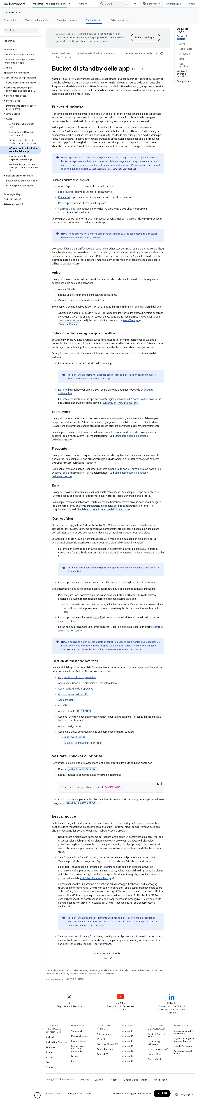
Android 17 (127, 1031)
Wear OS (101, 1039)
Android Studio (174, 3)
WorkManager (131, 320)
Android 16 (127, 1036)
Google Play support (183, 1046)
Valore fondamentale (36, 20)
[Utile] (157, 53)
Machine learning (79, 1036)
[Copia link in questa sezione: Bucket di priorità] (86, 107)
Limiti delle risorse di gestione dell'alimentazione (103, 509)
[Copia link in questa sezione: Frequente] (70, 449)
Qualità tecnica (94, 20)
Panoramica (10, 20)
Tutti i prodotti (160, 1079)
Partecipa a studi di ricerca (183, 1052)
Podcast (49, 1067)
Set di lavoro (65, 191)
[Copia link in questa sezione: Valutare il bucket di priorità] (105, 756)
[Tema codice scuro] (158, 784)
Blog (48, 1062)
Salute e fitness (78, 1041)
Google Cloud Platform (135, 1079)
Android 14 (127, 1046)
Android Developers (61, 53)
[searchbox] (21, 30)
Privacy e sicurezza (121, 20)
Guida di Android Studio (156, 1035)
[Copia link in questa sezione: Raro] (62, 486)
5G (72, 1060)
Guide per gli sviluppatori (154, 1042)
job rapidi (98, 617)
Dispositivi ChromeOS (107, 1044)
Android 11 (127, 1060)
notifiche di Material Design (95, 878)
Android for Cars (105, 1049)
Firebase (113, 1079)
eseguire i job (71, 595)
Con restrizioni (66, 208)
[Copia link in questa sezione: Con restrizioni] (77, 519)
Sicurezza (51, 1047)
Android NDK (154, 1059)
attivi (78, 726)
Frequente (64, 197)
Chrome (99, 1079)
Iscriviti (162, 1093)
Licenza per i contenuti (139, 970)
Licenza (60, 1093)
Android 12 (127, 1056)
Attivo (61, 186)
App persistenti (66, 700)
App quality (12, 12)
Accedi (191, 3)
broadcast (113, 582)
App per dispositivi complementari (77, 677)
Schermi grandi (104, 1034)
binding (126, 582)
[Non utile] (161, 53)
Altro (81, 3)
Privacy (74, 1056)
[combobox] (114, 4)
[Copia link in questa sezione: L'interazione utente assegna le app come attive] (118, 333)
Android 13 (127, 1051)
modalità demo (108, 683)
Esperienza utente (67, 20)
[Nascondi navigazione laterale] (37, 1095)
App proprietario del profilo (73, 694)
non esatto (76, 630)
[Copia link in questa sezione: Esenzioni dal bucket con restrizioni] (102, 661)
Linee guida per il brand (79, 1093)
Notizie (49, 1057)
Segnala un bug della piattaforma (184, 1032)
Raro (61, 203)
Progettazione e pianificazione (49, 3)
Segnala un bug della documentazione (184, 1039)
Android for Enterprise (56, 1042)
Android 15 (127, 1041)
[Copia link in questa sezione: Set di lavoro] (73, 412)
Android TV (102, 1054)
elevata (83, 887)
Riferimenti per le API (158, 1049)
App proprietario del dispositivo (75, 688)
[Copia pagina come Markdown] (143, 69)
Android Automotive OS (134, 399)
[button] (20, 67)
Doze (126, 233)
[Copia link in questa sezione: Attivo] (64, 273)
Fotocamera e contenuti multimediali (78, 1048)
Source (49, 1052)
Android (50, 1037)
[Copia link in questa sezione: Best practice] (79, 817)
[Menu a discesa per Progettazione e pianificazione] (71, 3)
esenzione (57, 542)
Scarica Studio (155, 1054)
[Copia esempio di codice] (162, 784)
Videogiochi (77, 1031)
